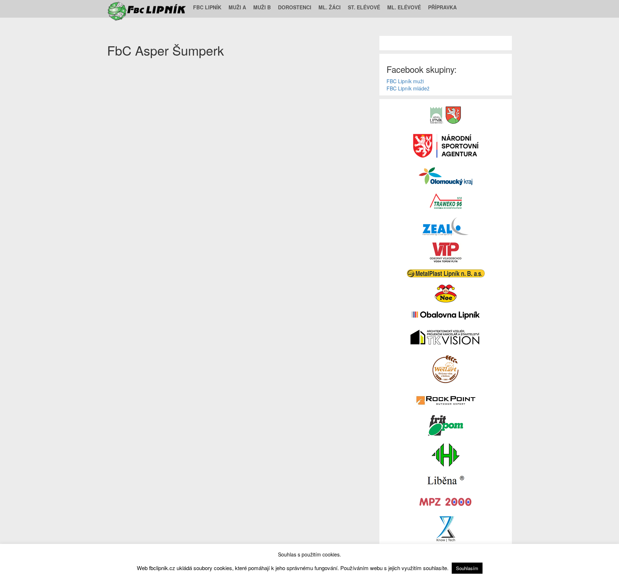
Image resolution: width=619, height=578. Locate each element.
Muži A (237, 7)
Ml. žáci (329, 7)
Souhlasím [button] (467, 568)
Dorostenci (294, 7)
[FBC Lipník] (147, 7)
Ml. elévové (404, 7)
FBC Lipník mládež (408, 88)
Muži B (262, 7)
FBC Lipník (207, 7)
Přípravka (442, 7)
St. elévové (364, 7)
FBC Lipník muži (405, 81)
